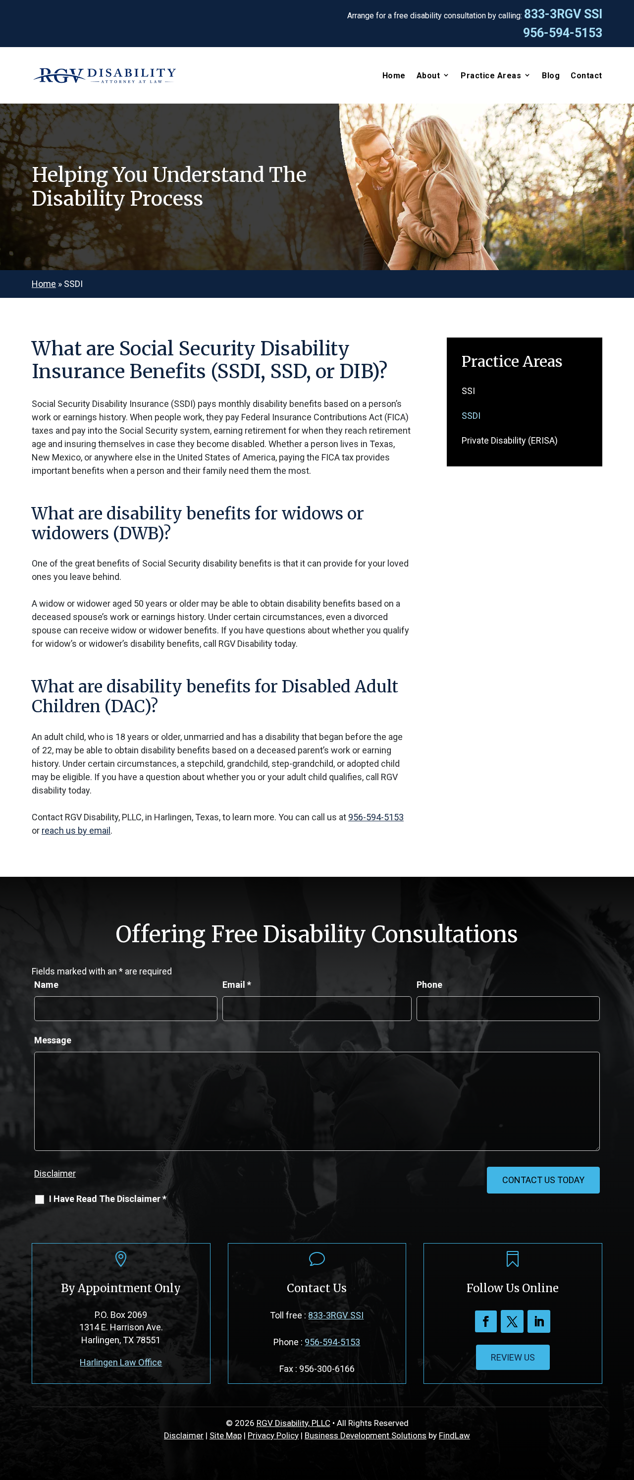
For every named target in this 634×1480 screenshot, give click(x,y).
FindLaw (454, 1435)
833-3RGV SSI (563, 14)
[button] (624, 1408)
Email (236, 984)
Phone (429, 984)
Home (394, 75)
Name (46, 984)
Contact (586, 75)
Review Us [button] (513, 1357)
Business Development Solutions (365, 1435)
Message (52, 1040)
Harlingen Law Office (121, 1362)
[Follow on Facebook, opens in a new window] (486, 1321)
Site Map (226, 1435)
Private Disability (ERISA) (510, 440)
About (428, 75)
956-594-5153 (562, 33)
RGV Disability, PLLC (293, 1423)
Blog (551, 75)
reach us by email (76, 830)
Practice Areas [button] (491, 75)
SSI (468, 391)
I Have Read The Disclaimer (107, 1199)
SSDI (471, 415)
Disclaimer (55, 1173)
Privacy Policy (273, 1435)
